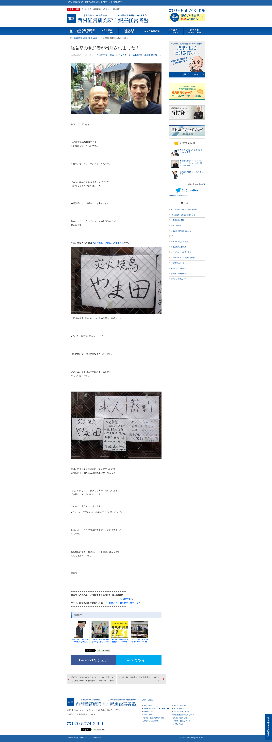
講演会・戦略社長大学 (179, 274)
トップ (69, 38)
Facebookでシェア (93, 660)
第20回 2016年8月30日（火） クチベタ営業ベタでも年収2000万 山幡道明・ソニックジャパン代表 (92, 679)
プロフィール (148, 715)
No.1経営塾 (125, 599)
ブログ (173, 236)
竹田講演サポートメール (180, 263)
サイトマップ (200, 738)
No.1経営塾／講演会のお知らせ (147, 55)
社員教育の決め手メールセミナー (86, 31)
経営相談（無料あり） (179, 268)
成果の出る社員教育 (151, 721)
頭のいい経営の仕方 (178, 279)
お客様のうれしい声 (173, 31)
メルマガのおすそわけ (179, 242)
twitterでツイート (139, 660)
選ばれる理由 (178, 709)
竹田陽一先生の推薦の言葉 (153, 718)
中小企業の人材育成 (178, 247)
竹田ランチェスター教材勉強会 (183, 258)
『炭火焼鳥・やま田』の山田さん (108, 243)
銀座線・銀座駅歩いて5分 (151, 31)
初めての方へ (108, 31)
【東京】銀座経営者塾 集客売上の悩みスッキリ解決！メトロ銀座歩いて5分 (96, 2)
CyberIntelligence (94, 738)
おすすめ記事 (176, 226)
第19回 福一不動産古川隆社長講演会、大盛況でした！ (140, 679)
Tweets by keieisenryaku (178, 195)
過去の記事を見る (195, 184)
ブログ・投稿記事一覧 (181, 721)
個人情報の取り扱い (186, 738)
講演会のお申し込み (181, 718)
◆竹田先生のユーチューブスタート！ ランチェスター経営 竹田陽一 (191, 163)
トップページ (71, 31)
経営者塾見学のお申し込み (183, 715)
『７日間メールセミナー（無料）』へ (123, 602)
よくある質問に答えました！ (182, 231)
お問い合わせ (194, 31)
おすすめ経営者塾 (180, 705)
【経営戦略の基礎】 (178, 220)
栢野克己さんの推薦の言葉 (181, 252)
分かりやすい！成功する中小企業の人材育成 (129, 31)
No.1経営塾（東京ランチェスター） (87, 38)
